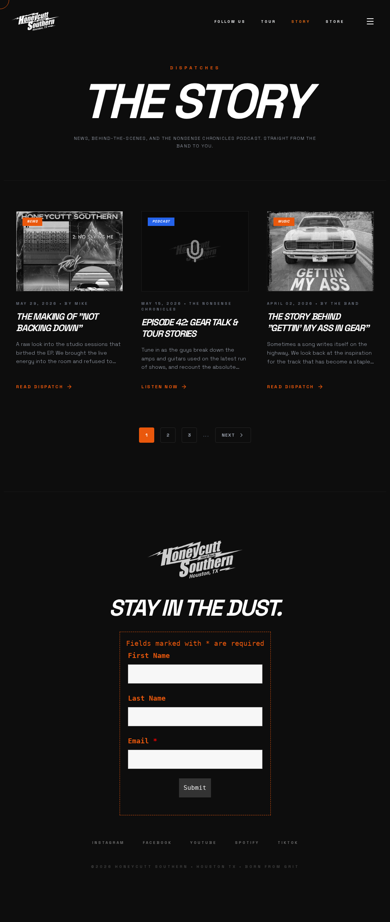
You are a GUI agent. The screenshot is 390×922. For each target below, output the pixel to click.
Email (142, 741)
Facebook (157, 842)
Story (300, 21)
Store (335, 21)
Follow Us (230, 21)
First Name (149, 655)
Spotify (247, 842)
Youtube (203, 842)
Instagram (108, 842)
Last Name (147, 698)
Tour (268, 21)
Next (228, 435)
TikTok (288, 842)
